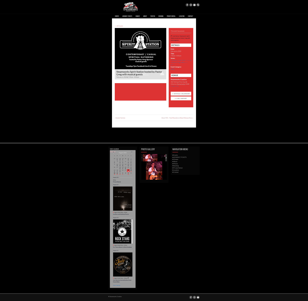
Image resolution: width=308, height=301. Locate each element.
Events (117, 16)
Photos (152, 16)
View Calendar (116, 285)
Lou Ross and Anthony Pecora (121, 214)
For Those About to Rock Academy (122, 247)
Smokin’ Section (120, 118)
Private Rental (171, 16)
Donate (138, 16)
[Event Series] (128, 278)
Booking (160, 16)
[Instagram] (190, 4)
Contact (190, 16)
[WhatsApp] (128, 109)
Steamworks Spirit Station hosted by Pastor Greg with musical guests (181, 62)
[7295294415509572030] (165, 158)
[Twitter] (120, 109)
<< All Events (119, 26)
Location (181, 16)
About (145, 16)
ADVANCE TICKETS (127, 16)
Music (172, 69)
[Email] (194, 4)
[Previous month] (113, 153)
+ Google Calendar (181, 93)
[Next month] (131, 153)
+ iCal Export (181, 98)
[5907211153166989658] (150, 158)
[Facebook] (187, 4)
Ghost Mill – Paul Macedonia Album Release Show (177, 118)
